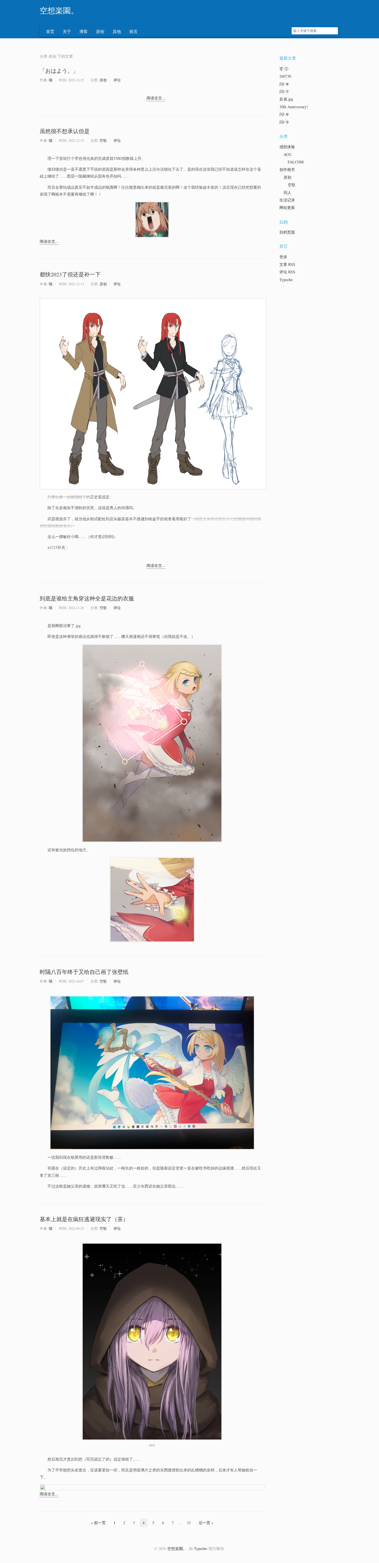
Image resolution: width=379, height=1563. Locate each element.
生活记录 (287, 200)
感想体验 (287, 146)
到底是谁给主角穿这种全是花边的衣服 (87, 598)
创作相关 (287, 169)
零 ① (283, 68)
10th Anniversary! (293, 106)
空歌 (103, 140)
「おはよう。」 (59, 70)
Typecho (286, 279)
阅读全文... (155, 97)
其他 (117, 31)
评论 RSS (287, 271)
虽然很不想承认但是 (65, 131)
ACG (287, 154)
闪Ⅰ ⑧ (284, 84)
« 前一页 (98, 1522)
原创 (100, 31)
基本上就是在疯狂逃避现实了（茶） (84, 1219)
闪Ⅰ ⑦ (284, 91)
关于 (67, 31)
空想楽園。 (59, 10)
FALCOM (296, 162)
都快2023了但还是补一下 (70, 274)
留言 (133, 31)
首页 (50, 31)
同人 (287, 192)
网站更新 (287, 207)
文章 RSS (287, 264)
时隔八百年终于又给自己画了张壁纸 (84, 972)
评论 (117, 79)
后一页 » (206, 1522)
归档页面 (287, 232)
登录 (283, 256)
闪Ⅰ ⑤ (284, 122)
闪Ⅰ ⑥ (284, 114)
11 (189, 1522)
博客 (83, 31)
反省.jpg (286, 99)
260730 (285, 76)
